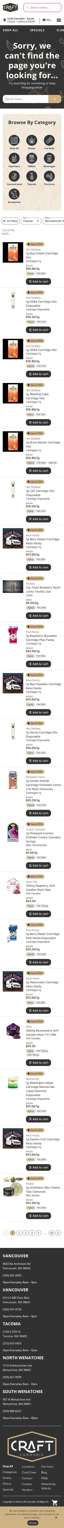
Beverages (49, 166)
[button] (28, 20)
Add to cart (40, 281)
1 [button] (12, 1232)
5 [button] (38, 1232)
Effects (7, 1484)
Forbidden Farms (35, 777)
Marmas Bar (32, 1078)
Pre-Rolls (49, 148)
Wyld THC (31, 881)
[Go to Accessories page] (14, 194)
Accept (33, 1523)
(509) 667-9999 (12, 1377)
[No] (56, 1518)
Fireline (30, 1183)
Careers (27, 1484)
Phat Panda (32, 631)
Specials (37, 30)
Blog (44, 1472)
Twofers (30, 583)
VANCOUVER (15, 1256)
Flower (31, 148)
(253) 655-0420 (12, 1343)
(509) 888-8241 (12, 1411)
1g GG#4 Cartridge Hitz (41, 350)
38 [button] (51, 1232)
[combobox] (45, 7)
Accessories (14, 202)
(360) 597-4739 (12, 1309)
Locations (28, 1467)
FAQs (44, 1478)
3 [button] (25, 1232)
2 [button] (19, 1232)
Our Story (47, 1467)
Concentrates (14, 184)
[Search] (54, 99)
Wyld (29, 1026)
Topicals (31, 184)
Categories (10, 1472)
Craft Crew (29, 1472)
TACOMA (12, 1323)
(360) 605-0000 (12, 1275)
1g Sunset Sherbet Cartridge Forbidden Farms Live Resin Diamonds (43, 785)
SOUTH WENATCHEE (23, 1391)
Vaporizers (14, 166)
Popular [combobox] (28, 221)
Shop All (10, 30)
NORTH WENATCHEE (23, 1357)
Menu (48, 217)
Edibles (31, 166)
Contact (27, 1478)
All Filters (12, 220)
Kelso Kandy (33, 535)
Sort (25, 217)
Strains (7, 1478)
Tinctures (49, 184)
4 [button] (32, 1232)
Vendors (27, 1490)
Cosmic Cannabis (35, 829)
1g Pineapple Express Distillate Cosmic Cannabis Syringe (43, 837)
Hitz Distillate (33, 249)
